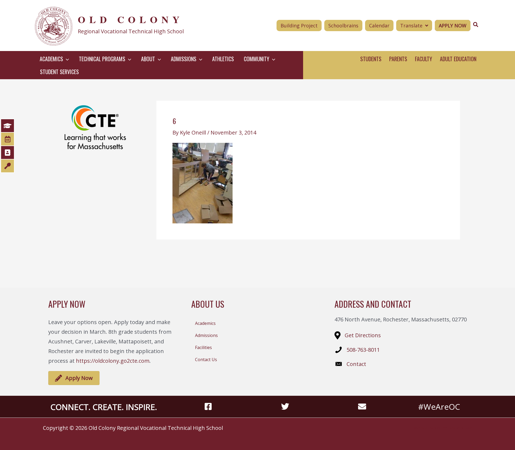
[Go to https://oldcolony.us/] (125, 25)
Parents (398, 59)
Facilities (203, 347)
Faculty (423, 59)
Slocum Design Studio (453, 427)
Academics (205, 323)
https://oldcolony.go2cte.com (112, 360)
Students (370, 59)
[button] (66, 58)
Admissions (206, 335)
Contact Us (206, 359)
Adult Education (458, 59)
